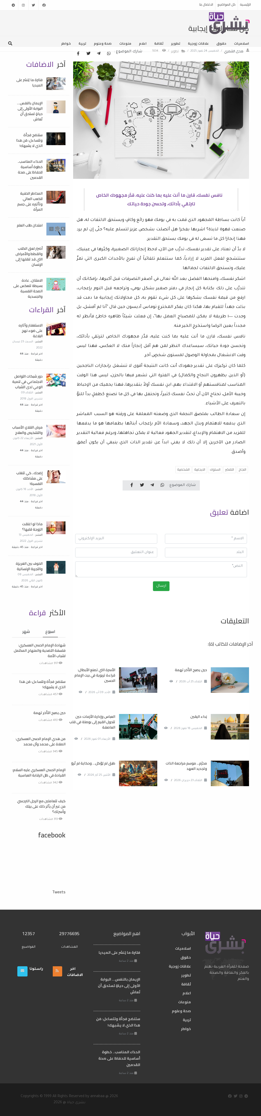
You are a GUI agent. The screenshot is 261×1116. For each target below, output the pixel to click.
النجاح (242, 469)
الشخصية (183, 469)
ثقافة (158, 43)
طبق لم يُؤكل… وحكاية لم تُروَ (93, 763)
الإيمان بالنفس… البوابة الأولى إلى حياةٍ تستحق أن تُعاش (30, 111)
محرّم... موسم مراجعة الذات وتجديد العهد (186, 766)
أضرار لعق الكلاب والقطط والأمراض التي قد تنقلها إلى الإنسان (29, 256)
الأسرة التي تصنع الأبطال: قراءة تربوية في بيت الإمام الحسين (94, 675)
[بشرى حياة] (229, 23)
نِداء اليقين (198, 716)
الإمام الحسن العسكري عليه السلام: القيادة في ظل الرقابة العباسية (39, 773)
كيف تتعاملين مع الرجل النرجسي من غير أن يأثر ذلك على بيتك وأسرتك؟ (41, 806)
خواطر (66, 43)
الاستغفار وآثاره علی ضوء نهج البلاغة (31, 330)
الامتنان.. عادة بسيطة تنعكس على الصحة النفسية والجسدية (28, 288)
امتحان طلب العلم (30, 225)
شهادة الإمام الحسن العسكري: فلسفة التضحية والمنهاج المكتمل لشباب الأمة (40, 650)
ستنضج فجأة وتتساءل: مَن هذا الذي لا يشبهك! (29, 140)
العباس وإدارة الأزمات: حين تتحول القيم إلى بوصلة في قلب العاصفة (92, 722)
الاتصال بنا (206, 4)
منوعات (125, 43)
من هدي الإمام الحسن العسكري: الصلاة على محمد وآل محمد (41, 741)
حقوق (221, 43)
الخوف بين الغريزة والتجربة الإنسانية (29, 566)
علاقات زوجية (198, 43)
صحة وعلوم (103, 43)
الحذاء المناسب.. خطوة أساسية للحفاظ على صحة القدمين (30, 169)
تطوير (175, 43)
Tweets (59, 892)
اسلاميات (241, 43)
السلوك (215, 469)
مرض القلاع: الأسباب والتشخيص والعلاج (27, 430)
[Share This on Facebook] (78, 54)
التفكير (229, 469)
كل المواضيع (226, 4)
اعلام (143, 43)
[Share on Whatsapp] (109, 54)
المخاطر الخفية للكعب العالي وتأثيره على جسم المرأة (30, 201)
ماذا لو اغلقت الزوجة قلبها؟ (32, 527)
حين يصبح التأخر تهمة (191, 670)
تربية (82, 43)
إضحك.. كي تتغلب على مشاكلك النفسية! (29, 478)
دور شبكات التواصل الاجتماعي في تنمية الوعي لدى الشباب (27, 381)
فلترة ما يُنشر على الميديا (29, 83)
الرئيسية (245, 4)
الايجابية (199, 469)
